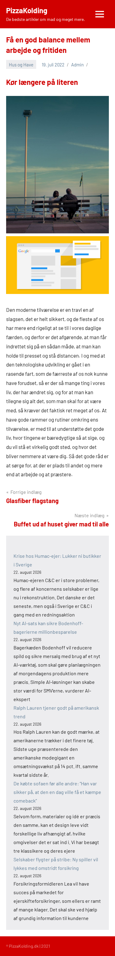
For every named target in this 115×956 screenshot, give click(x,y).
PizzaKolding (26, 10)
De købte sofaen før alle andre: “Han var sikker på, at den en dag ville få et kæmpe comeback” (57, 791)
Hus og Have (21, 64)
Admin (77, 64)
